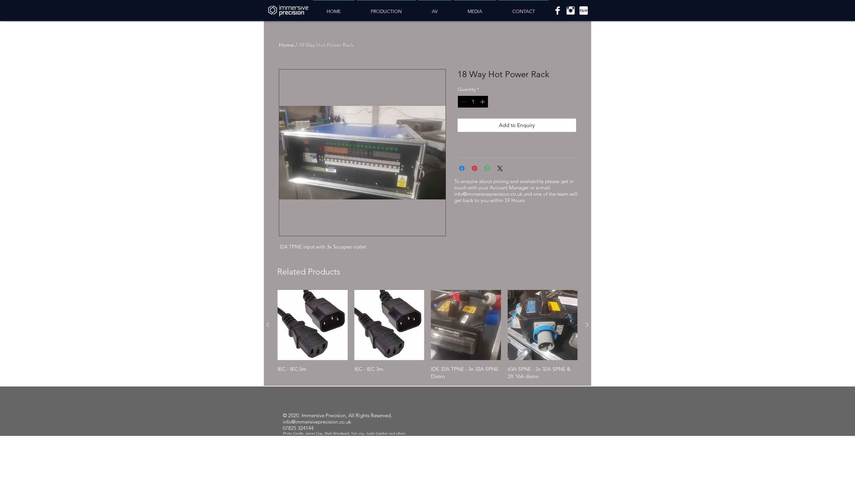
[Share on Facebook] (462, 168)
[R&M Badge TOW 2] (583, 10)
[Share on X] (500, 168)
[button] (386, 8)
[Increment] (483, 102)
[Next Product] (587, 325)
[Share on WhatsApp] (487, 168)
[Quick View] (313, 325)
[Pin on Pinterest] (475, 168)
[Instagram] (570, 10)
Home (286, 45)
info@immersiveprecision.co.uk (488, 194)
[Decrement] (463, 102)
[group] (427, 335)
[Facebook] (557, 10)
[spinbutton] (473, 102)
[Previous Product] (268, 325)
